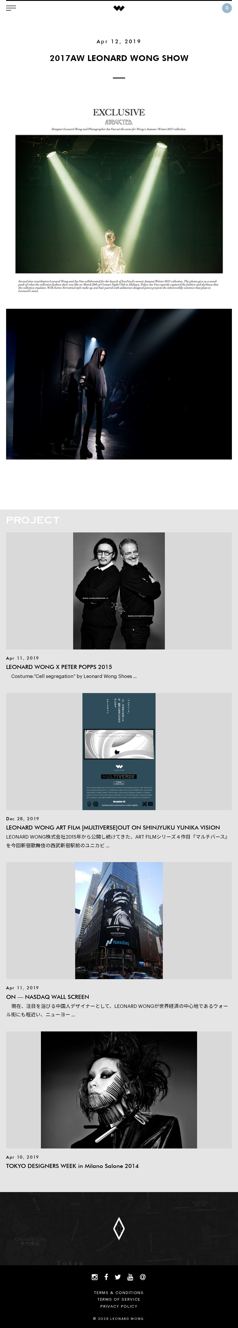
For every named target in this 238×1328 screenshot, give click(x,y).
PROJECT (33, 519)
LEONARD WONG (119, 8)
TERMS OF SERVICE (119, 1299)
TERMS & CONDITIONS (119, 1293)
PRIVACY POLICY (119, 1306)
